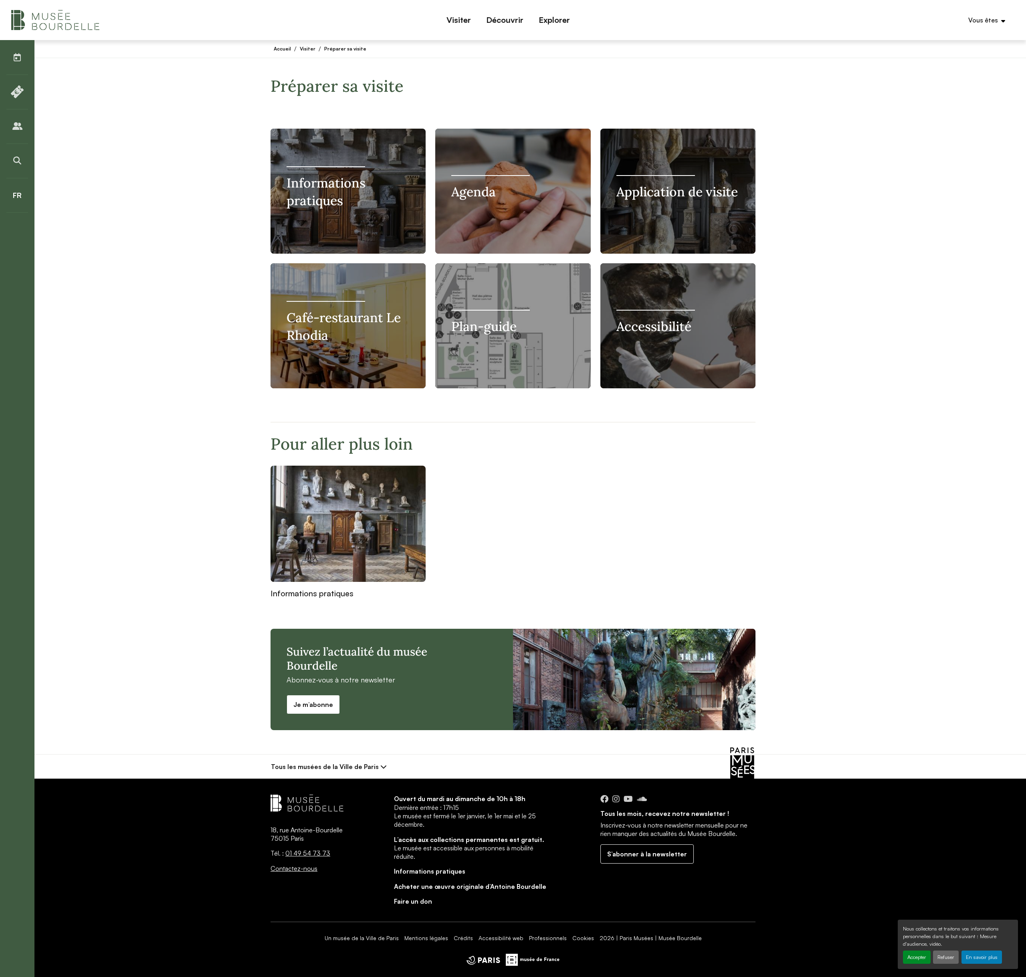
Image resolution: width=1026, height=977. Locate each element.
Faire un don (413, 901)
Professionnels (548, 938)
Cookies (583, 938)
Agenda (473, 192)
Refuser (945, 957)
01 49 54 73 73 (307, 853)
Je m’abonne (313, 704)
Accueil (282, 49)
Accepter (916, 957)
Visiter (307, 49)
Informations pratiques (326, 192)
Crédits (463, 938)
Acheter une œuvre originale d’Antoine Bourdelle (470, 886)
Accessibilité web (501, 938)
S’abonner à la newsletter (647, 854)
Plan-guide (484, 326)
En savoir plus (982, 957)
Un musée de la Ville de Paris (362, 938)
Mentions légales (426, 938)
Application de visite (677, 192)
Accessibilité (653, 326)
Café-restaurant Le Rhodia (344, 326)
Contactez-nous (294, 868)
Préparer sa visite (345, 49)
